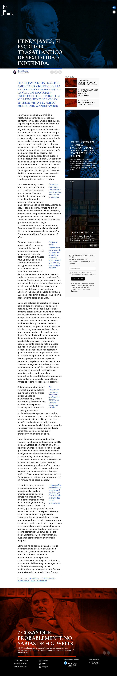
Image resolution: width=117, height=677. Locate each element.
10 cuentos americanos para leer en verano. (86, 102)
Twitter (44, 664)
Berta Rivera (23, 71)
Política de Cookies (20, 666)
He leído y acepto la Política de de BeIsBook (83, 273)
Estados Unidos (48, 578)
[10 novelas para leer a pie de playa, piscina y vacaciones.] (71, 92)
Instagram (45, 667)
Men (33, 580)
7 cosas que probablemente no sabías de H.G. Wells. (87, 82)
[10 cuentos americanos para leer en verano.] (71, 103)
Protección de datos (20, 663)
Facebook (45, 660)
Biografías (34, 578)
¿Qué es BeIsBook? (82, 232)
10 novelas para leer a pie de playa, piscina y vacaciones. (88, 93)
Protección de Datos (78, 274)
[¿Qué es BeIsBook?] (82, 214)
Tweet (56, 72)
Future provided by (94, 660)
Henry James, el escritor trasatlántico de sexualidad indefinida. (40, 52)
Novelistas (42, 580)
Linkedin (60, 72)
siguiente (95, 175)
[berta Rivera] (14, 72)
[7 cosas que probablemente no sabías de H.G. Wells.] (71, 82)
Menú (114, 12)
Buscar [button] (114, 7)
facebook (52, 72)
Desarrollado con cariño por (71, 660)
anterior (91, 175)
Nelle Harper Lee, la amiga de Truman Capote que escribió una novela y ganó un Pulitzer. (83, 149)
